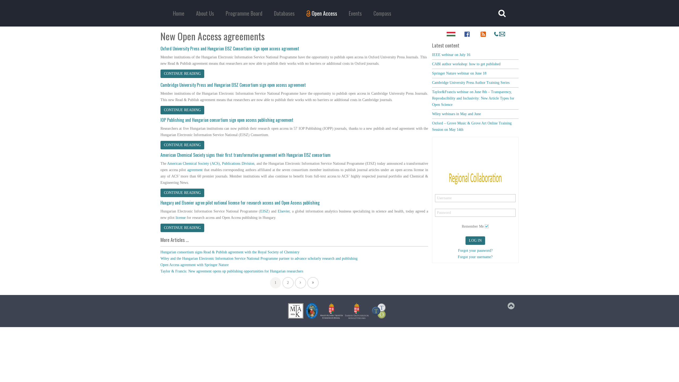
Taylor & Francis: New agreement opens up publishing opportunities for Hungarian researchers (231, 271)
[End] (313, 282)
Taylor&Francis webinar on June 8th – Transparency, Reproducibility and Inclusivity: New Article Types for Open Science (473, 98)
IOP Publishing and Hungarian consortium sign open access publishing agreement (226, 120)
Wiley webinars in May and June (456, 114)
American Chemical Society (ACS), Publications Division (210, 164)
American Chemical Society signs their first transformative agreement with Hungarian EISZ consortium (245, 155)
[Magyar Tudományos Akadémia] (312, 311)
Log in (475, 240)
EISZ (264, 211)
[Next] (300, 282)
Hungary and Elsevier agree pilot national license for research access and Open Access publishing (240, 202)
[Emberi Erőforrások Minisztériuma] (357, 311)
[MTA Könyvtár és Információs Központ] (296, 311)
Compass (382, 13)
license (181, 218)
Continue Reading (182, 74)
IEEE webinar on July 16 (451, 55)
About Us (205, 13)
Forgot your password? (475, 251)
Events (355, 13)
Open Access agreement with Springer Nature (194, 265)
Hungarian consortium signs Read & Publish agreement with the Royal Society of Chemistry (229, 252)
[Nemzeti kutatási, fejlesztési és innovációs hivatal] (331, 311)
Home (178, 13)
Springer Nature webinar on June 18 (459, 73)
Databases (284, 13)
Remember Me (473, 226)
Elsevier (284, 211)
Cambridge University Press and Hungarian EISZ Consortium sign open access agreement (233, 85)
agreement (195, 170)
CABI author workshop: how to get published (466, 64)
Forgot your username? (475, 257)
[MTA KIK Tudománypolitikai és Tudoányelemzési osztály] (379, 311)
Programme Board (244, 13)
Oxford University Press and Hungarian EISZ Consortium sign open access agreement (229, 48)
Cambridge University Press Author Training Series (471, 83)
